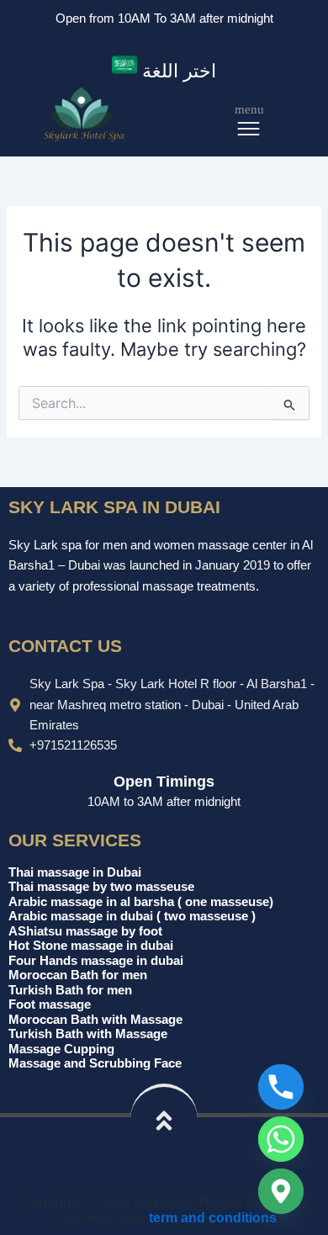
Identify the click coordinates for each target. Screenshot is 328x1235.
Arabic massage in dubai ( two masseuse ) (132, 916)
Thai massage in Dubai (74, 872)
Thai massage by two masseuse (101, 886)
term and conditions (213, 1217)
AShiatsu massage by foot (85, 931)
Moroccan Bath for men (77, 975)
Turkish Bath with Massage (87, 1034)
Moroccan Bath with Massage (95, 1019)
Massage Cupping (61, 1049)
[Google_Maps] (281, 1191)
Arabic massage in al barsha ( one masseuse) (140, 902)
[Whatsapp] (281, 1139)
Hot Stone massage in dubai (90, 945)
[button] (164, 68)
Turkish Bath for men (70, 990)
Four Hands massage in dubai (95, 960)
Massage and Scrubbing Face (95, 1063)
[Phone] (281, 1087)
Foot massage (49, 1004)
